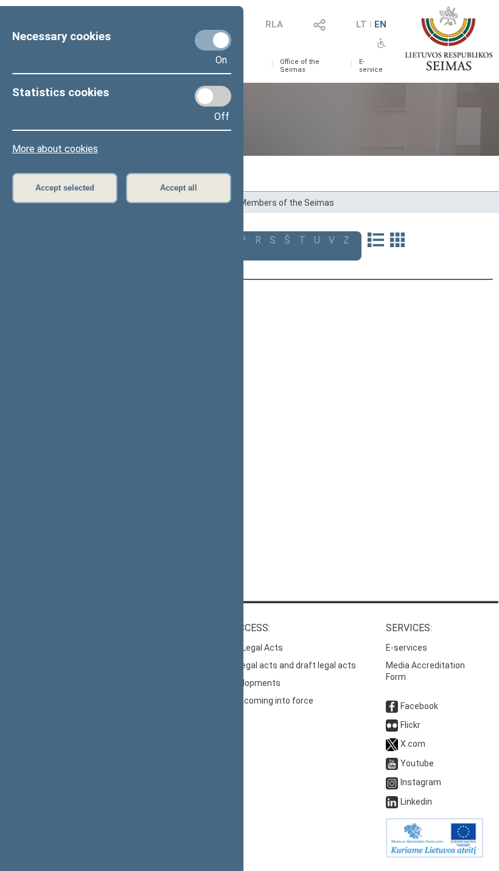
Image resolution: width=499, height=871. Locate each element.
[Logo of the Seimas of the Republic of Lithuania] (449, 38)
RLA (274, 24)
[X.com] (392, 744)
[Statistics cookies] (213, 96)
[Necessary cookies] (213, 40)
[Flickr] (392, 725)
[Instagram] (392, 782)
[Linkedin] (392, 801)
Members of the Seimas (286, 203)
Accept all (178, 187)
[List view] (376, 241)
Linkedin (416, 801)
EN (380, 24)
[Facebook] (392, 706)
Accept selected (64, 187)
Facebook (419, 706)
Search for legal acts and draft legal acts (276, 665)
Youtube (417, 763)
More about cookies (55, 149)
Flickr (410, 725)
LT (361, 24)
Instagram (420, 782)
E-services (406, 647)
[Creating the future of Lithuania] (434, 854)
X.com (412, 744)
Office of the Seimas (299, 66)
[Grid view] (397, 241)
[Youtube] (392, 763)
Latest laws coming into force (254, 700)
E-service (371, 66)
